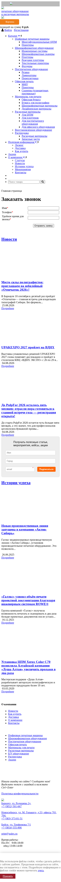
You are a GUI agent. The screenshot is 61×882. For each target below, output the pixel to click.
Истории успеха (15, 482)
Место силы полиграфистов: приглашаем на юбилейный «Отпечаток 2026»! (22, 285)
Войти (8, 30)
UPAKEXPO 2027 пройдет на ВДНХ (27, 347)
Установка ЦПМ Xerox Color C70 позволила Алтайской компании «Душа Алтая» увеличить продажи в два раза (28, 667)
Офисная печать (17, 744)
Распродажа (15, 756)
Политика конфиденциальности (19, 793)
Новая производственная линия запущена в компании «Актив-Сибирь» (24, 529)
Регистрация (21, 30)
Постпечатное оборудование (24, 741)
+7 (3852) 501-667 (11, 806)
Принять (8, 876)
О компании (15, 720)
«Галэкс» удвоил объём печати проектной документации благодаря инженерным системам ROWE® (28, 600)
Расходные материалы (21, 750)
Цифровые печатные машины (25, 735)
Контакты (13, 723)
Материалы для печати (21, 747)
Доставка (13, 717)
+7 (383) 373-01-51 (12, 818)
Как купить (14, 714)
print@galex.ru (9, 833)
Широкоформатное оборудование (27, 738)
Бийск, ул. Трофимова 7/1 (16, 824)
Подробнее (7, 308)
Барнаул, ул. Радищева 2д (16, 803)
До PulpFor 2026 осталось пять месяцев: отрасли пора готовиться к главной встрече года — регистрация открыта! (28, 410)
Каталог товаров (11, 728)
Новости (9, 239)
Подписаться (46, 469)
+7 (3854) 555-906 (11, 827)
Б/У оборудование (18, 753)
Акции (12, 759)
